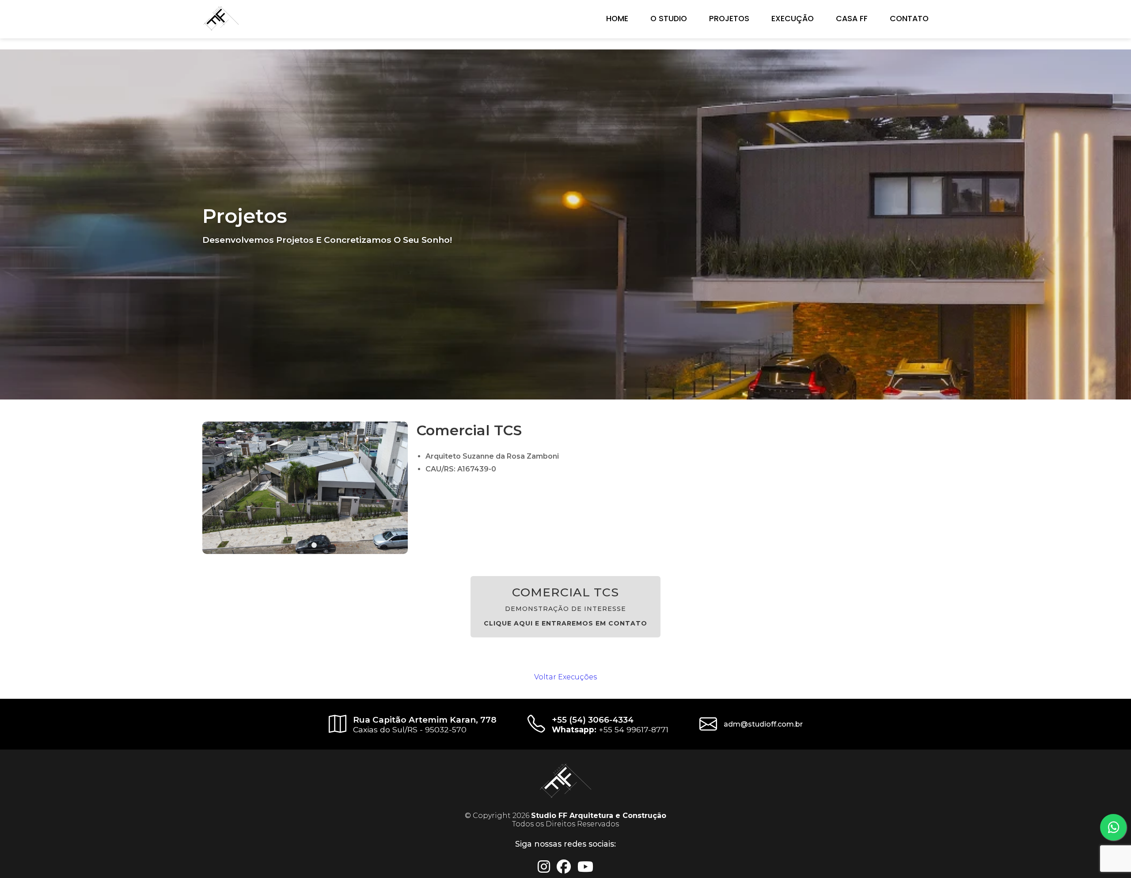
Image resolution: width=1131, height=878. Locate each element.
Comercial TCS (565, 606)
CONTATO (909, 18)
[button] (296, 545)
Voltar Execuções (565, 677)
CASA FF (852, 18)
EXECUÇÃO (792, 18)
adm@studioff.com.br (763, 724)
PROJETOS (729, 18)
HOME (617, 18)
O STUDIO (668, 18)
